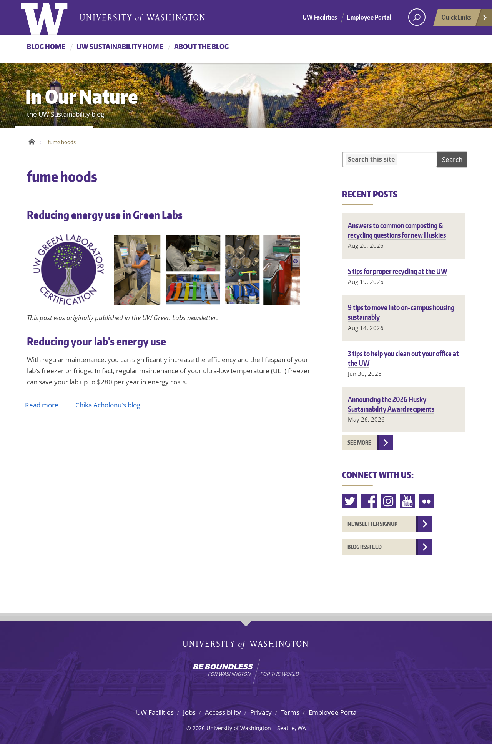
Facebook (369, 501)
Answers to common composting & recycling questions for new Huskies (397, 230)
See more (359, 442)
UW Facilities (320, 17)
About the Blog (201, 46)
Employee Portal (369, 17)
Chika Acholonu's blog (107, 404)
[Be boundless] (246, 671)
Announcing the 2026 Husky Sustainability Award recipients (391, 404)
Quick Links (456, 17)
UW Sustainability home (119, 46)
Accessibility (223, 712)
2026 (199, 728)
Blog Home (46, 46)
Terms (290, 712)
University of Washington (52, 17)
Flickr (427, 501)
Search (452, 159)
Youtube (408, 501)
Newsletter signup (372, 523)
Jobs (189, 712)
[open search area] (417, 17)
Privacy (261, 712)
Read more (41, 404)
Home (32, 140)
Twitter (350, 501)
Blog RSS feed (364, 547)
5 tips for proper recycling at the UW (397, 271)
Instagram (389, 501)
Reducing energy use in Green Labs (105, 215)
